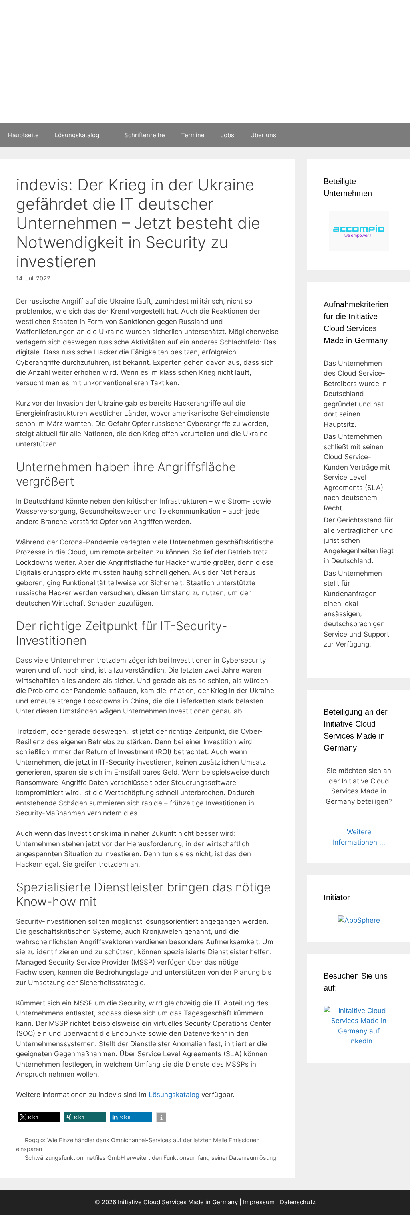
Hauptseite (23, 135)
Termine (193, 135)
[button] (39, 1117)
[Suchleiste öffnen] (398, 135)
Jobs (227, 135)
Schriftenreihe (144, 135)
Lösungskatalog (77, 135)
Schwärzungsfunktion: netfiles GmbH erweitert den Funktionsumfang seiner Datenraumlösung (150, 1157)
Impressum (259, 1202)
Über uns (263, 135)
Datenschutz (298, 1202)
